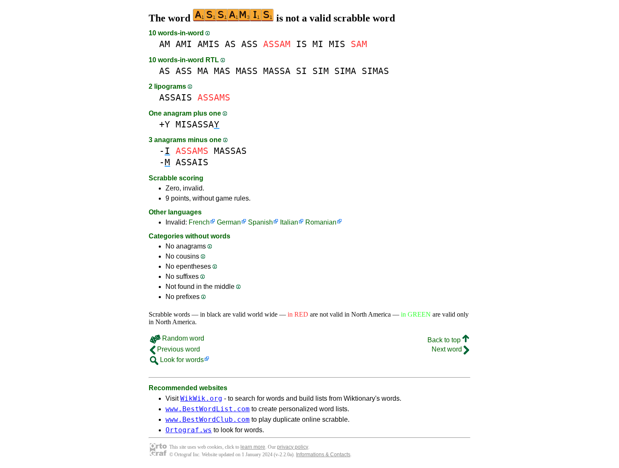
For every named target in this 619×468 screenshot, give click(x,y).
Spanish (260, 222)
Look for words (181, 359)
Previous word (177, 349)
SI (301, 71)
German (229, 222)
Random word (182, 338)
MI (317, 44)
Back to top (444, 340)
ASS (249, 44)
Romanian (320, 222)
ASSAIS (175, 97)
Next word (448, 349)
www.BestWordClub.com (207, 419)
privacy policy (292, 447)
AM (164, 44)
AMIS (208, 44)
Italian (289, 222)
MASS (247, 71)
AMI (184, 44)
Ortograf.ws (188, 430)
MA (202, 71)
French (199, 222)
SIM (320, 71)
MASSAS (230, 150)
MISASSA (197, 124)
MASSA (277, 71)
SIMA (345, 71)
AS (230, 44)
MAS (222, 71)
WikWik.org (201, 398)
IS (301, 44)
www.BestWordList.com (207, 409)
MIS (337, 44)
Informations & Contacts (323, 454)
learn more (252, 447)
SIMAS (375, 71)
